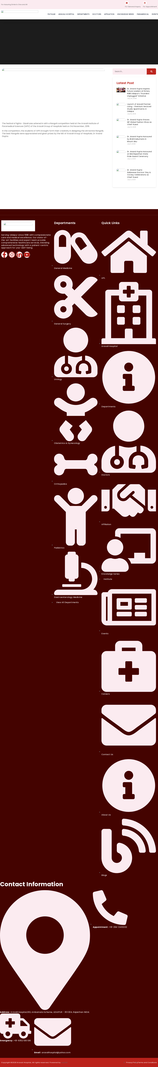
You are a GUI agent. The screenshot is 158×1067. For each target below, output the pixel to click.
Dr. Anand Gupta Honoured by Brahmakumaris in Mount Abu (139, 139)
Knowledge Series (125, 14)
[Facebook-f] (4, 255)
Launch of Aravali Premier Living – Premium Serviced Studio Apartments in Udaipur (139, 108)
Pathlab (51, 14)
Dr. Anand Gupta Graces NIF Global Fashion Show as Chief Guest (139, 122)
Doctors (96, 14)
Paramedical (143, 14)
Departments (83, 14)
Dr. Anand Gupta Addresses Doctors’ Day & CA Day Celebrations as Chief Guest (139, 173)
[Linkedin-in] (19, 255)
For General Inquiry (133, 6)
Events (155, 14)
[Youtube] (27, 255)
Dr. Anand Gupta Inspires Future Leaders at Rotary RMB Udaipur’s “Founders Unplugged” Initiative (138, 92)
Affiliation (109, 14)
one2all (64, 1062)
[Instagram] (12, 255)
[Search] (151, 71)
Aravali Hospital (66, 14)
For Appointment (150, 6)
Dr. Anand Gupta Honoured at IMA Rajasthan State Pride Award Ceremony (139, 154)
